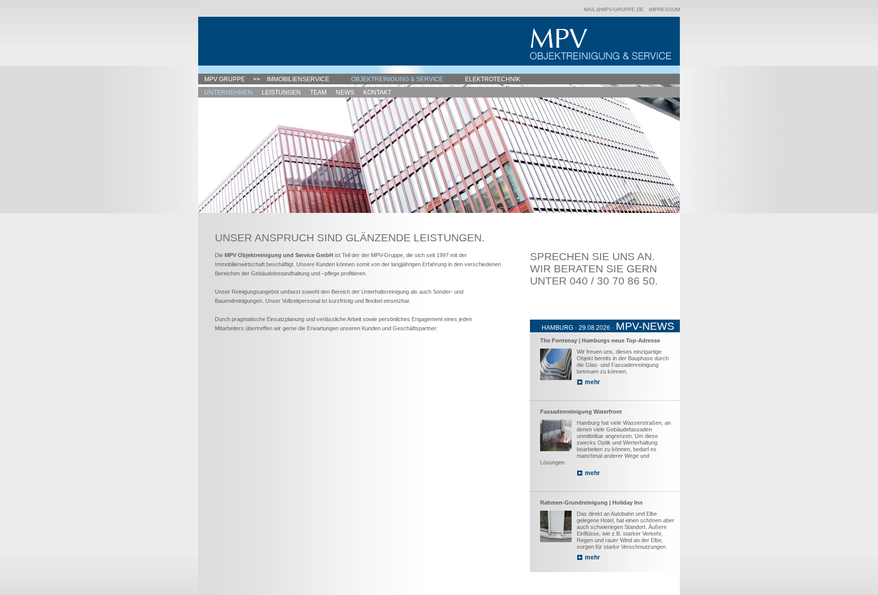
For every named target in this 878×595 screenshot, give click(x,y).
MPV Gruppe (224, 79)
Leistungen (281, 92)
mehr (592, 382)
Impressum (664, 9)
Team (318, 92)
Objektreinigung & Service (397, 79)
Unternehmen (228, 92)
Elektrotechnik (492, 79)
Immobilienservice (298, 79)
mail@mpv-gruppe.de (614, 9)
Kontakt (377, 92)
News (345, 92)
